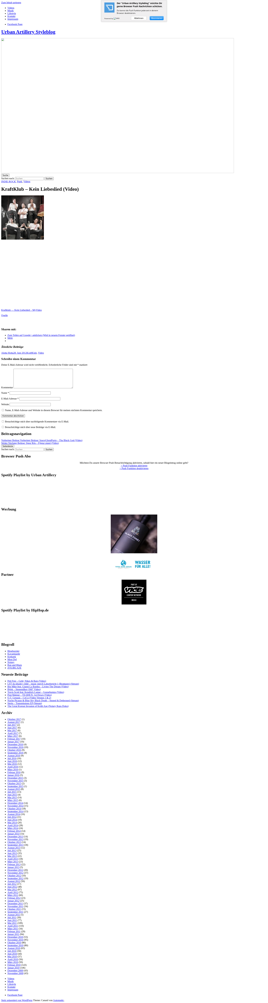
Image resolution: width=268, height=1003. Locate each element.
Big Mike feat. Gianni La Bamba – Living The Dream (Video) (38, 686)
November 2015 (15, 780)
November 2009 (15, 973)
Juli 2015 (11, 792)
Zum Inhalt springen (11, 2)
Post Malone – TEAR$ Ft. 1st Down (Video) (29, 695)
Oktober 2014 (14, 808)
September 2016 (15, 752)
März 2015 (12, 800)
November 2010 (15, 939)
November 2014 (15, 806)
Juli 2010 (11, 951)
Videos (10, 8)
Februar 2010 (14, 965)
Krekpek (11, 656)
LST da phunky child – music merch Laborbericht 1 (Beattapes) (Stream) (43, 683)
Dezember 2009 (15, 970)
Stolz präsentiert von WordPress (16, 1000)
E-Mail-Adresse (10, 398)
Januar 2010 (13, 967)
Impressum (12, 19)
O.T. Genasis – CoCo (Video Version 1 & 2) (29, 697)
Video (41, 353)
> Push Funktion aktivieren (134, 465)
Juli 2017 (11, 725)
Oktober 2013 (14, 842)
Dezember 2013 (15, 836)
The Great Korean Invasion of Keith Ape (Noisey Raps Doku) (38, 706)
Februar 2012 (14, 898)
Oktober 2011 (14, 909)
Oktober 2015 (14, 783)
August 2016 (13, 755)
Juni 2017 (12, 727)
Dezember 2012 (15, 870)
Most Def (12, 659)
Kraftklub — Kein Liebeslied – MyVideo (21, 310)
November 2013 (15, 839)
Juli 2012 (11, 884)
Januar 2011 (13, 934)
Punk (19, 181)
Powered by (109, 18)
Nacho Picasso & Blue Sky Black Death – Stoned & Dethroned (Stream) (43, 700)
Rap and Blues (14, 665)
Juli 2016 (11, 758)
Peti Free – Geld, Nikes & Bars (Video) (26, 681)
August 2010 (13, 948)
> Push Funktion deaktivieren (134, 468)
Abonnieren (156, 18)
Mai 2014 (12, 822)
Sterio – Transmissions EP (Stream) (24, 703)
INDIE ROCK (8, 181)
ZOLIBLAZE (14, 667)
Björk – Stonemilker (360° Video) (24, 689)
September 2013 (15, 845)
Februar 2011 (13, 931)
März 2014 (12, 828)
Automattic (58, 1000)
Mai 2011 (12, 923)
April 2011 (12, 926)
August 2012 (13, 881)
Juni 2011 (12, 920)
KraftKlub (32, 353)
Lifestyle (11, 13)
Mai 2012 (12, 889)
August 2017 (13, 722)
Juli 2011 (11, 917)
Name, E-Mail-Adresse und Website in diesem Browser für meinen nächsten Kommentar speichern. (53, 410)
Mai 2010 (12, 956)
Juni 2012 (12, 886)
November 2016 (15, 747)
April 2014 (12, 825)
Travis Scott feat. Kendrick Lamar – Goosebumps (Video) (35, 692)
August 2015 (13, 789)
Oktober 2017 (14, 719)
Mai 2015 (12, 797)
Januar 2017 (13, 741)
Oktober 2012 (14, 875)
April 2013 (12, 859)
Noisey (10, 662)
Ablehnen (138, 18)
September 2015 (15, 786)
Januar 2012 (13, 900)
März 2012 (12, 895)
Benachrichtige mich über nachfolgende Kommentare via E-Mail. (37, 421)
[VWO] (117, 18)
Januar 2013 (13, 867)
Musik (10, 10)
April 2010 (12, 959)
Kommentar (7, 387)
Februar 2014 (14, 831)
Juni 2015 (12, 794)
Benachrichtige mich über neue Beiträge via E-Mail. (30, 427)
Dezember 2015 (15, 778)
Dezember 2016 (15, 744)
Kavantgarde (13, 654)
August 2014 (13, 814)
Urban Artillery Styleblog (28, 32)
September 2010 (15, 945)
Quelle (4, 315)
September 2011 (15, 912)
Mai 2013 (12, 856)
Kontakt (11, 16)
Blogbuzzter (13, 651)
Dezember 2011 (15, 903)
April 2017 (12, 733)
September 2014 (15, 811)
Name (5, 393)
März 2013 (12, 861)
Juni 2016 (12, 761)
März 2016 (12, 769)
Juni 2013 (12, 853)
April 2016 (12, 766)
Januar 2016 (13, 775)
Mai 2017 (12, 730)
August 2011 (13, 914)
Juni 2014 (12, 819)
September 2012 (15, 878)
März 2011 (12, 928)
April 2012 (12, 892)
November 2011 (15, 906)
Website (5, 404)
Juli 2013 (11, 850)
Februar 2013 (14, 864)
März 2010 (12, 962)
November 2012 (15, 872)
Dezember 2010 (15, 937)
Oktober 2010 (14, 942)
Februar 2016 (14, 772)
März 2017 (12, 736)
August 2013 (13, 847)
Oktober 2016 (14, 750)
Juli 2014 (11, 817)
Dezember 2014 (15, 803)
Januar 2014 (13, 833)
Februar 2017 (14, 739)
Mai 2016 (12, 764)
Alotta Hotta (7, 353)
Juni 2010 (12, 953)
